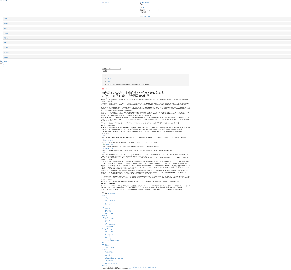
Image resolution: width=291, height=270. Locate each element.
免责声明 (144, 267)
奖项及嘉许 (108, 205)
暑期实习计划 (108, 261)
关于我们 (104, 195)
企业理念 (107, 199)
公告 (106, 233)
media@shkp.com (112, 193)
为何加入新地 (108, 251)
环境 (106, 221)
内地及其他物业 (109, 210)
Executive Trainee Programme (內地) (114, 258)
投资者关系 (105, 228)
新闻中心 (104, 244)
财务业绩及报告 (109, 231)
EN (143, 6)
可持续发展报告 (109, 226)
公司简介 (107, 197)
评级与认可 (108, 220)
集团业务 (104, 207)
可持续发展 (105, 217)
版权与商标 (139, 267)
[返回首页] (105, 2)
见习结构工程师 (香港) (110, 260)
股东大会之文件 (109, 234)
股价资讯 (107, 237)
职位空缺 (107, 254)
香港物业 (107, 208)
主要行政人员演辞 (109, 247)
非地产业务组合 (109, 213)
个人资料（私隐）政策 (152, 267)
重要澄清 (104, 265)
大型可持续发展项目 (110, 224)
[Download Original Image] (108, 135)
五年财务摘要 (108, 230)
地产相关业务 (108, 211)
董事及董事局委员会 (110, 200)
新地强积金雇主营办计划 (111, 263)
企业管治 (104, 215)
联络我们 (134, 267)
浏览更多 (131, 268)
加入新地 (104, 249)
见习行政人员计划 (109, 257)
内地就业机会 (108, 255)
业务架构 (107, 202)
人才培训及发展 (109, 252)
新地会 (103, 242)
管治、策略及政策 (109, 218)
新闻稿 (107, 246)
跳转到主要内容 (3, 1)
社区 (106, 223)
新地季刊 (107, 236)
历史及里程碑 (108, 203)
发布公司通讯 (108, 239)
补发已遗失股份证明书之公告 (112, 240)
